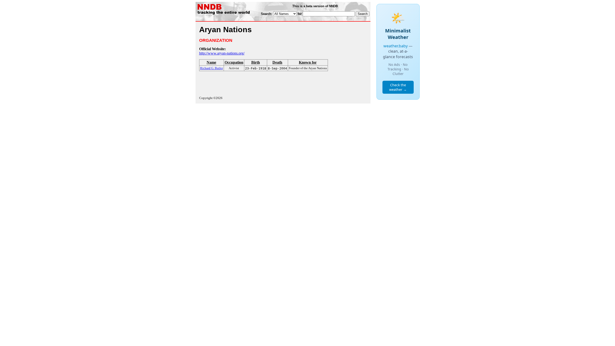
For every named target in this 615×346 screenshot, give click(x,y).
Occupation (234, 62)
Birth (255, 62)
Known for (308, 62)
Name (211, 62)
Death (277, 62)
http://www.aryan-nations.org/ (222, 53)
